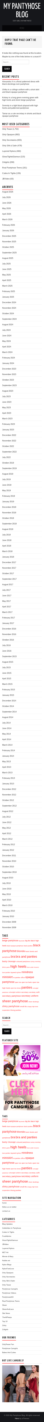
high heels (18, 966)
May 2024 (6, 341)
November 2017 (9, 568)
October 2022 (8, 446)
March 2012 (7, 839)
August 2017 (7, 584)
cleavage (12, 961)
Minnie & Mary (7, 1256)
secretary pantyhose (11, 996)
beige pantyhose (10, 940)
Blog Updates (7, 1224)
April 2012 (6, 833)
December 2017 (9, 562)
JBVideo (6, 179)
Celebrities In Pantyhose (11, 1228)
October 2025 (8, 247)
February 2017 (8, 618)
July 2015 (6, 667)
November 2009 (9, 927)
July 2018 (6, 535)
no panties (16, 977)
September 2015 (9, 656)
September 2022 (9, 452)
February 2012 (8, 844)
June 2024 (6, 336)
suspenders (6, 1010)
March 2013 (7, 773)
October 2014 (8, 706)
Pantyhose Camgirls (10, 1289)
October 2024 (8, 313)
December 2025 (9, 236)
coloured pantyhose (23, 961)
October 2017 (8, 573)
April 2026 (6, 214)
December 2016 (9, 629)
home (4, 1203)
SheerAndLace (8, 1309)
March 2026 (7, 219)
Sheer (4, 1305)
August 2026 (7, 192)
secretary (24, 992)
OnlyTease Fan (8, 1344)
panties (26, 987)
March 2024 (7, 352)
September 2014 (9, 712)
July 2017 (6, 590)
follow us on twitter (9, 1207)
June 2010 (6, 889)
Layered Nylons (9, 151)
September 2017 (9, 579)
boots (27, 951)
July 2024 (6, 330)
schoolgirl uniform (15, 992)
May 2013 (6, 761)
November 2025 (9, 242)
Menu (22, 28)
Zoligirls (5, 162)
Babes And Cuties (9, 1352)
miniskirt (7, 977)
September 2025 (9, 253)
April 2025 (6, 280)
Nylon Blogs (6, 1265)
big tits (27, 941)
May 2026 (6, 208)
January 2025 (8, 297)
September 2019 (9, 468)
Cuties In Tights (9, 173)
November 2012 (9, 795)
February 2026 (8, 225)
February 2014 (8, 750)
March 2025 (7, 286)
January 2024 (8, 363)
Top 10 (4, 1321)
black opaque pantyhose (15, 946)
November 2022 (9, 441)
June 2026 (6, 203)
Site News (6, 1313)
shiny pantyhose (11, 1006)
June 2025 (6, 269)
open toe (18, 982)
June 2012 (6, 822)
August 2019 (7, 474)
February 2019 (8, 496)
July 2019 (6, 479)
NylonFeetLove (8, 1269)
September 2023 (9, 385)
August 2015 (7, 662)
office (23, 977)
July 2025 (6, 264)
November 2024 (9, 308)
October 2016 (8, 640)
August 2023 (7, 391)
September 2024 (9, 319)
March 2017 (7, 612)
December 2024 (9, 302)
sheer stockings (33, 1002)
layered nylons (16, 972)
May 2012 (6, 828)
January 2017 (8, 623)
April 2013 (6, 767)
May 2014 (6, 734)
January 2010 (8, 916)
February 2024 (8, 358)
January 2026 (8, 230)
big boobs (22, 941)
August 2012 (7, 811)
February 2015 (8, 690)
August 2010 (7, 878)
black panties (28, 946)
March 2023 (7, 419)
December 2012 (9, 789)
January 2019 (8, 502)
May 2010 (6, 894)
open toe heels (27, 982)
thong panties (16, 1010)
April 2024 (6, 347)
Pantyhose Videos (9, 1293)
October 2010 (8, 867)
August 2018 (7, 529)
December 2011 (9, 856)
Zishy (4, 1325)
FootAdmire (6, 1236)
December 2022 (9, 435)
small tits (23, 1006)
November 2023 (9, 374)
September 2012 (9, 806)
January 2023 (8, 430)
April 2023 (6, 413)
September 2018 (9, 524)
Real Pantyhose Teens (12, 168)
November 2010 (9, 861)
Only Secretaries (9, 140)
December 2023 (9, 369)
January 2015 (8, 695)
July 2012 (6, 817)
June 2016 (6, 651)
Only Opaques (8, 134)
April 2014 (6, 739)
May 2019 (6, 490)
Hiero (17, 1418)
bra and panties (26, 956)
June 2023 (6, 402)
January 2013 (8, 784)
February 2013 (8, 778)
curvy (32, 961)
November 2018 (9, 513)
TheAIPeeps (7, 1317)
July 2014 (6, 723)
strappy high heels (32, 1006)
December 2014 (9, 701)
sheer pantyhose (15, 1001)
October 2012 (8, 800)
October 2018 (8, 518)
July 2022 (6, 457)
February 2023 (8, 424)
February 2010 (8, 911)
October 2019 (8, 463)
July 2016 (6, 645)
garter (8, 967)
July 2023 (6, 396)
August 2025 (7, 258)
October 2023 (8, 380)
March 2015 (7, 684)
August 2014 (7, 717)
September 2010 (9, 872)
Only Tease (7, 129)
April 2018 (6, 546)
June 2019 (6, 485)
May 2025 (6, 275)
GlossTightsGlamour (11, 157)
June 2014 (6, 728)
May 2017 (6, 601)
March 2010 (7, 905)
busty (4, 961)
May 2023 (6, 407)
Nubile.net (6, 1260)
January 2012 (8, 850)
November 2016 (9, 634)
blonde (21, 951)
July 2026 (6, 197)
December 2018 (9, 507)
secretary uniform (29, 996)
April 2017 (6, 607)
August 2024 (7, 325)
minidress (27, 972)
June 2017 (6, 596)
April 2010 (6, 900)
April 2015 (6, 679)
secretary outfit (34, 992)
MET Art (5, 1252)
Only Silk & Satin (9, 146)
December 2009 (9, 922)
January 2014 (8, 756)
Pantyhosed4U (8, 1297)
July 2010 (6, 883)
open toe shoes (16, 988)
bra (13, 956)
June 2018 (6, 540)
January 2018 (8, 557)
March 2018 (7, 551)
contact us (6, 1211)
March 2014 (7, 745)
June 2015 (6, 673)
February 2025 (8, 291)
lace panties (6, 972)
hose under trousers (33, 967)
